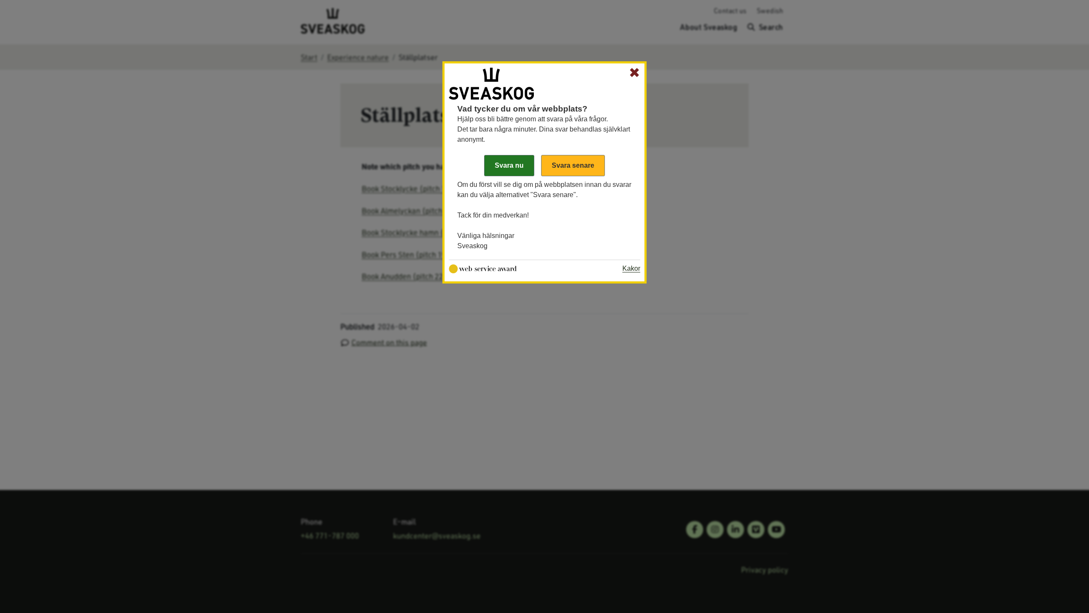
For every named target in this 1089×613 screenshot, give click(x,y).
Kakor (631, 268)
